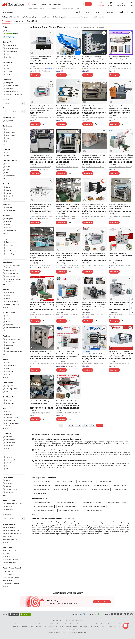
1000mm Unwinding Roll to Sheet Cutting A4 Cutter (41, 206)
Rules (131, 12)
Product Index (112, 624)
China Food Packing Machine (43, 481)
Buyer (87, 12)
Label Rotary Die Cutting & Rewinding (120, 254)
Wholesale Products (56, 624)
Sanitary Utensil (8, 571)
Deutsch (61, 626)
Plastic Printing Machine (41, 489)
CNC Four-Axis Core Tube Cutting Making (94, 254)
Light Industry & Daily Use (11, 583)
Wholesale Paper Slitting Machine (66, 502)
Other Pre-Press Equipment (11, 577)
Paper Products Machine (78, 489)
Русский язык (47, 626)
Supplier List (18, 21)
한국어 (80, 626)
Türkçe (103, 626)
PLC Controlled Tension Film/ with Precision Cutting (92, 108)
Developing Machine (9, 574)
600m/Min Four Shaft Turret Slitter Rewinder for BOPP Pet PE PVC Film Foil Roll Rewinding (94, 355)
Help (97, 12)
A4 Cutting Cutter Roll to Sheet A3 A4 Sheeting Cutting (68, 206)
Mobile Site (79, 620)
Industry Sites (90, 624)
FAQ (61, 620)
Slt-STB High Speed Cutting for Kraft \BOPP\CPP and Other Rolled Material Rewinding (41, 108)
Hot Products (16, 624)
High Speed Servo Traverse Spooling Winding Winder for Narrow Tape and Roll (120, 108)
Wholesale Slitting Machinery (42, 502)
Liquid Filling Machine (104, 481)
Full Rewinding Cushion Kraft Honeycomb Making (42, 255)
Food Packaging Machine (101, 485)
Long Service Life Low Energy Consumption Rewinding (119, 206)
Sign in (131, 5)
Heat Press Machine (60, 489)
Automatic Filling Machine (68, 8)
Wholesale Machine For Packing (91, 502)
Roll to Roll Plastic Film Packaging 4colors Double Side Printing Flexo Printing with (67, 108)
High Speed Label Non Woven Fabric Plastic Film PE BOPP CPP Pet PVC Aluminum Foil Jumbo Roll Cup (121, 354)
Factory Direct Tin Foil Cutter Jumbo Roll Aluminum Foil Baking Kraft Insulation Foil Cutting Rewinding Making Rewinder (121, 157)
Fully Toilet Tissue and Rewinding (119, 58)
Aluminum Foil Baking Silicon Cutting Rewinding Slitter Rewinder (42, 305)
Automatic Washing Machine (100, 489)
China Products (26, 624)
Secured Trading (32, 21)
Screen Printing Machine (62, 485)
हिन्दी (91, 626)
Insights (120, 624)
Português (31, 626)
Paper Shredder (7, 580)
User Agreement (58, 630)
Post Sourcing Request (102, 602)
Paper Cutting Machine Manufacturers (49, 8)
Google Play (25, 614)
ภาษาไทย (96, 626)
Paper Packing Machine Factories (69, 510)
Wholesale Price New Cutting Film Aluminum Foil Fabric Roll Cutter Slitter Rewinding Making (94, 305)
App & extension (109, 12)
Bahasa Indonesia (119, 626)
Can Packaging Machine (85, 481)
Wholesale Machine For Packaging (116, 502)
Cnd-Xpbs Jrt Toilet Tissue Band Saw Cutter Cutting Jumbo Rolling (67, 403)
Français (38, 626)
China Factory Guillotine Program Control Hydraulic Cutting (40, 59)
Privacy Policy (77, 630)
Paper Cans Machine (120, 489)
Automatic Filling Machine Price (43, 506)
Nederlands (68, 626)
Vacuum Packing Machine (42, 485)
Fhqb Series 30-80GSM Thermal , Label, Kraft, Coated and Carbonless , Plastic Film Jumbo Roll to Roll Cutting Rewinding (94, 206)
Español (24, 626)
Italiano (55, 626)
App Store (13, 614)
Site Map (71, 620)
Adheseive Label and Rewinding (119, 304)
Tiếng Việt (109, 626)
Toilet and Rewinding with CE (40, 402)
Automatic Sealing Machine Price (44, 510)
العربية (75, 626)
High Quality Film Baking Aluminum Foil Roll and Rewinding (67, 59)
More (33, 514)
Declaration (68, 630)
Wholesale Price (68, 624)
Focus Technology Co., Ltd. (68, 632)
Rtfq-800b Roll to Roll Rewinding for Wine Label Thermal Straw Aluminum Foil (41, 157)
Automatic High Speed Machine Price (94, 506)
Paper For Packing (120, 485)
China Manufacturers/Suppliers (41, 624)
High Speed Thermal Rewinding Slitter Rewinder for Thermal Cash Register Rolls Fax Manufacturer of (68, 305)
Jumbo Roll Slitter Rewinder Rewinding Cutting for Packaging (67, 157)
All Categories (9, 12)
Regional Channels (101, 624)
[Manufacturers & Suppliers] (13, 4)
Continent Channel (80, 624)
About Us (55, 620)
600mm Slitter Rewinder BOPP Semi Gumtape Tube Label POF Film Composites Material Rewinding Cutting (42, 354)
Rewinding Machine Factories (94, 510)
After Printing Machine (82, 485)
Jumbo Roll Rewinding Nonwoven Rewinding (67, 255)
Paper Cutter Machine (40, 494)
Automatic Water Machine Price (67, 506)
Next (99, 425)
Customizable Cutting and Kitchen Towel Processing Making (93, 157)
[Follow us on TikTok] (115, 614)
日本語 (86, 626)
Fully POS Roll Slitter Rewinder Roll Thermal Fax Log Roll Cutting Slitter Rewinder (68, 354)
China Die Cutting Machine (65, 481)
